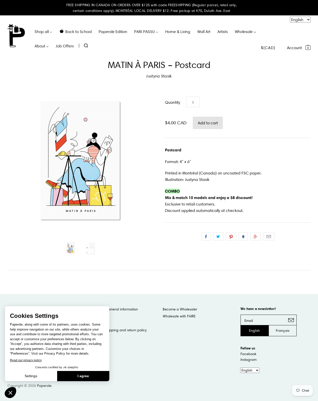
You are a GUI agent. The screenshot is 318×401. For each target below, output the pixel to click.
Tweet (218, 236)
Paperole (44, 385)
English (254, 330)
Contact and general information (111, 309)
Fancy (243, 236)
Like (205, 236)
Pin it (231, 236)
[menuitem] (43, 31)
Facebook (248, 354)
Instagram (248, 359)
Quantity (172, 102)
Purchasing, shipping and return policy (116, 330)
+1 (255, 236)
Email (268, 236)
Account (294, 47)
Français (282, 330)
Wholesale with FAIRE (179, 316)
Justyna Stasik (159, 75)
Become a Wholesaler (180, 309)
